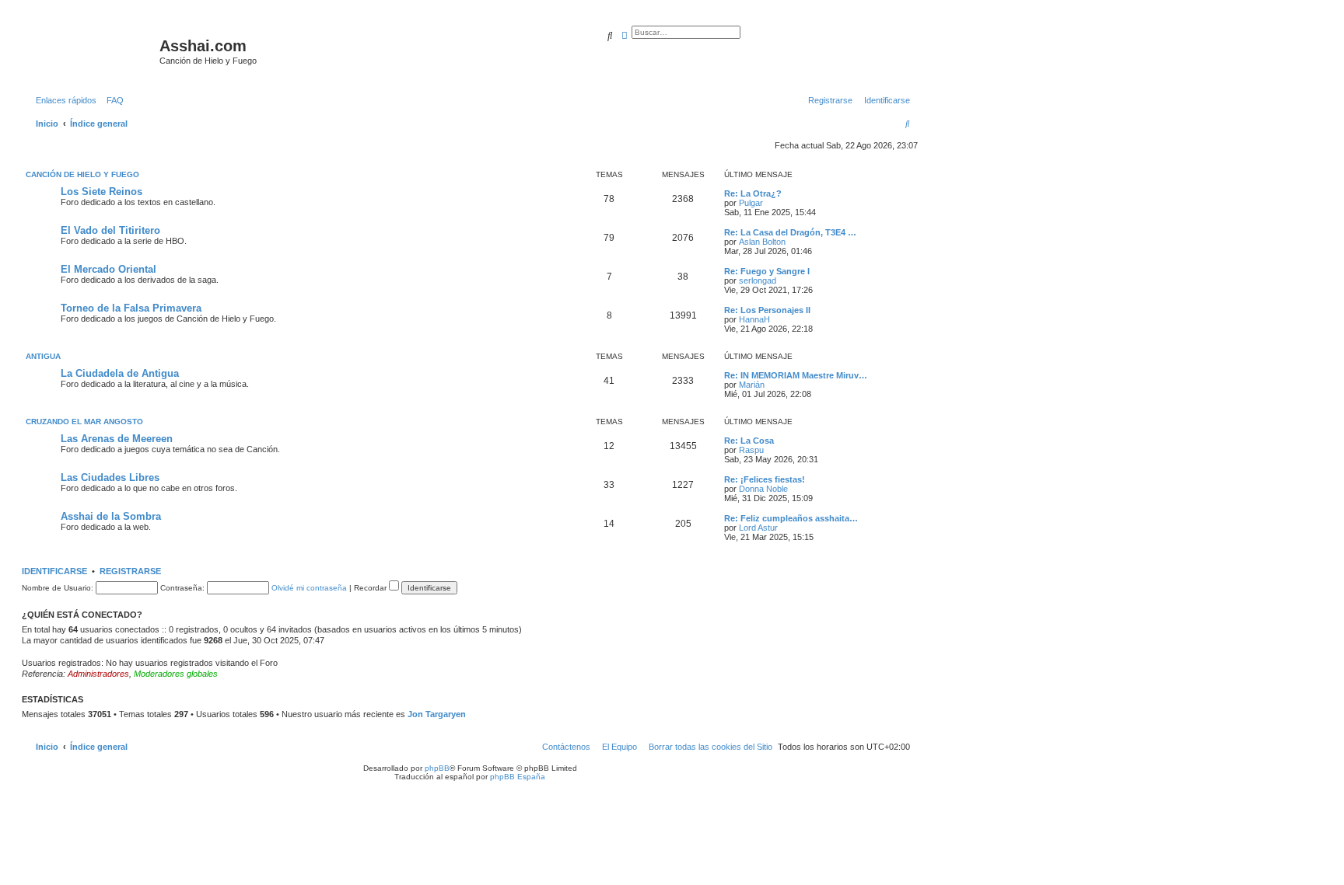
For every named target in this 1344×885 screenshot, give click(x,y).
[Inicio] (92, 50)
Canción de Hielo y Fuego (82, 174)
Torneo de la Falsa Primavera (131, 308)
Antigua (43, 356)
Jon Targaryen (437, 714)
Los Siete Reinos (101, 191)
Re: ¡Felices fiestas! (764, 479)
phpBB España (517, 776)
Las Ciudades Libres (110, 477)
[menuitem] (112, 100)
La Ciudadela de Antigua (120, 373)
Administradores (98, 673)
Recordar (371, 588)
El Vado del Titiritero (110, 230)
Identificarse (54, 571)
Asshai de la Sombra (111, 516)
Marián (752, 384)
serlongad (757, 280)
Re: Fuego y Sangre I (767, 271)
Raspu (751, 450)
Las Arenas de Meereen (117, 438)
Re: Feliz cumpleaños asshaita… (791, 518)
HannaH (754, 319)
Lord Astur (758, 527)
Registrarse (130, 571)
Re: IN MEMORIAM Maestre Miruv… (795, 375)
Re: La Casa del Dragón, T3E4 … (790, 232)
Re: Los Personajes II (767, 310)
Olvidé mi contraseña (309, 588)
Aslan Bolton (762, 241)
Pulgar (751, 202)
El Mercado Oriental (108, 269)
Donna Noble (763, 488)
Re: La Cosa (749, 440)
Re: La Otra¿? (753, 193)
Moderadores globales (176, 673)
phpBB (437, 768)
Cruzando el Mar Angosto (84, 421)
